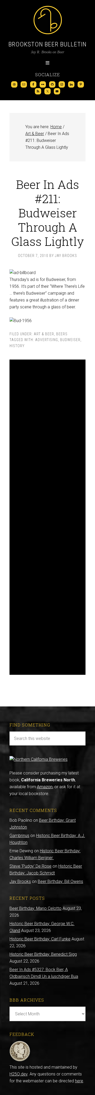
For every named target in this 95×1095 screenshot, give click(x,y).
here (79, 1080)
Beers (62, 334)
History (17, 346)
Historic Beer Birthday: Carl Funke (40, 938)
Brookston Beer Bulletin (47, 44)
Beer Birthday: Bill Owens (60, 881)
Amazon (45, 786)
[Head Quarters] (20, 1060)
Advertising (46, 340)
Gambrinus (19, 835)
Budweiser (70, 340)
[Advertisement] (47, 517)
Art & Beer (44, 334)
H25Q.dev (18, 1074)
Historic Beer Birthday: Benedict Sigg (43, 954)
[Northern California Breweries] (39, 759)
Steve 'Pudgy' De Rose (30, 866)
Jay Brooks (20, 881)
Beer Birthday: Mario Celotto (35, 908)
